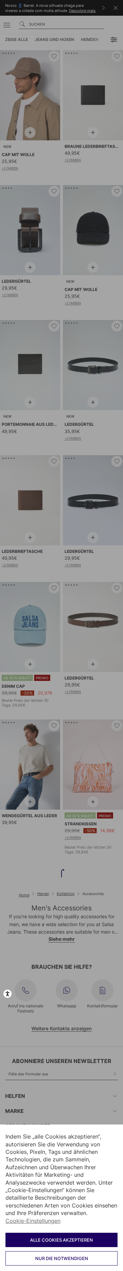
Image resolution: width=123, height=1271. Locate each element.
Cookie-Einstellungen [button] (32, 1220)
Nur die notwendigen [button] (61, 1258)
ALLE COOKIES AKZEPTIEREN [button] (61, 1240)
